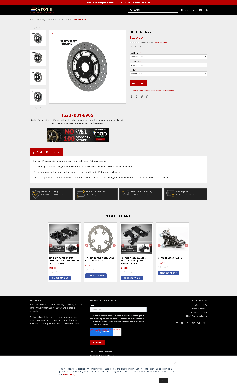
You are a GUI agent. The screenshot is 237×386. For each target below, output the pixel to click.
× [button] (175, 362)
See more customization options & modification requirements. (153, 90)
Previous (38, 27)
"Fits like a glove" (92, 194)
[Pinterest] (146, 96)
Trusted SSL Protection (185, 194)
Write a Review (161, 42)
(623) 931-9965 (77, 115)
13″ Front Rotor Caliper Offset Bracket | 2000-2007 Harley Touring (134, 260)
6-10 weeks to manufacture (52, 194)
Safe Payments (183, 191)
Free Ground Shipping (141, 191)
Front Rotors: (135, 53)
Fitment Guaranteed (96, 191)
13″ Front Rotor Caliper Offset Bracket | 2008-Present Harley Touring (64, 260)
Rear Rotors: (135, 61)
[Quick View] (75, 227)
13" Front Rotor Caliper (170, 258)
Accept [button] (163, 380)
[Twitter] (136, 96)
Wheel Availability (49, 191)
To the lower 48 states (140, 194)
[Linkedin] (141, 96)
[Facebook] (131, 96)
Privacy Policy (69, 374)
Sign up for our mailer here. (102, 355)
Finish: (133, 70)
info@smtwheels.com (197, 316)
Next (38, 108)
